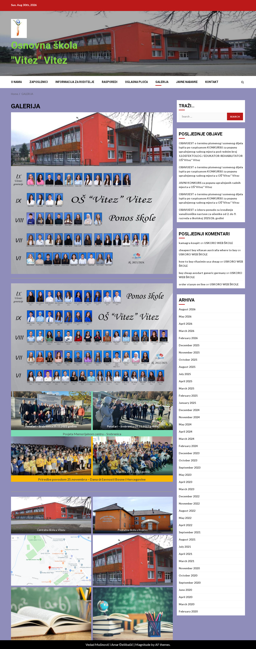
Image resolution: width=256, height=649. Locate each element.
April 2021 (185, 553)
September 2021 (189, 532)
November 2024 (189, 417)
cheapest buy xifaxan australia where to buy (208, 250)
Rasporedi (109, 82)
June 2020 (185, 589)
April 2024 (185, 431)
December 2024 (189, 410)
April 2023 (185, 482)
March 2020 (186, 604)
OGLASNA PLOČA (136, 82)
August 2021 (187, 539)
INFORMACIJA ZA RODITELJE (74, 82)
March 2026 (186, 330)
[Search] (242, 82)
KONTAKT (211, 82)
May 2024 (185, 424)
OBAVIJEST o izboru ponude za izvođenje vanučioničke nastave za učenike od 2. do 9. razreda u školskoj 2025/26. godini (207, 214)
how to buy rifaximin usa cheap (199, 261)
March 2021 (186, 561)
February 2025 (188, 395)
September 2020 (189, 582)
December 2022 (189, 496)
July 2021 (185, 546)
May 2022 (185, 518)
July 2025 (185, 374)
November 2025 (189, 352)
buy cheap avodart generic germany (202, 273)
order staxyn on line (192, 284)
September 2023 (189, 467)
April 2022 (185, 525)
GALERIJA (161, 82)
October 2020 (188, 575)
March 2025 (186, 388)
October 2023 (188, 460)
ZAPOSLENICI (38, 82)
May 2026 (185, 316)
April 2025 (185, 381)
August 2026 (187, 309)
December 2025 (189, 345)
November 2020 (189, 568)
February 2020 (188, 611)
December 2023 (189, 453)
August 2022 (187, 510)
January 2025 (187, 402)
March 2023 (186, 489)
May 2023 (185, 474)
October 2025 (188, 359)
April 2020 (185, 597)
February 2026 (188, 338)
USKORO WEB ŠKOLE (218, 243)
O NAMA (16, 82)
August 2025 (187, 366)
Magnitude (142, 644)
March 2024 (186, 438)
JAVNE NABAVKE (187, 82)
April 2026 (185, 323)
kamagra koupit (189, 243)
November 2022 (189, 503)
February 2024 (188, 446)
